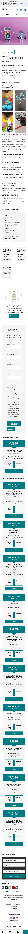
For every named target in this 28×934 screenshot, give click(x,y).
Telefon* (9, 364)
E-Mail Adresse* (11, 375)
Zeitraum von (6, 868)
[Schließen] (1, 3)
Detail (14, 471)
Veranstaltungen (19, 895)
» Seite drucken (15, 14)
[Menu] (25, 932)
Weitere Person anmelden (14, 423)
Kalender (18, 463)
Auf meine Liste (9, 52)
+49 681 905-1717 (10, 230)
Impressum (14, 908)
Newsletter (15, 920)
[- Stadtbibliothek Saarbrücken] (7, 100)
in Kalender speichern (11, 238)
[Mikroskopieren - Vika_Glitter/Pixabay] (7, 122)
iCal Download (7, 259)
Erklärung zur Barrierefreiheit (14, 904)
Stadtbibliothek (10, 895)
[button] (21, 10)
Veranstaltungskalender (10, 897)
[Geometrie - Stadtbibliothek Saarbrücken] (20, 100)
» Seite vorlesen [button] (6, 14)
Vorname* (9, 344)
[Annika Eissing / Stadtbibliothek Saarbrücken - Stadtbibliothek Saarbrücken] (20, 122)
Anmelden (10, 429)
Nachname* (10, 354)
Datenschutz (14, 906)
